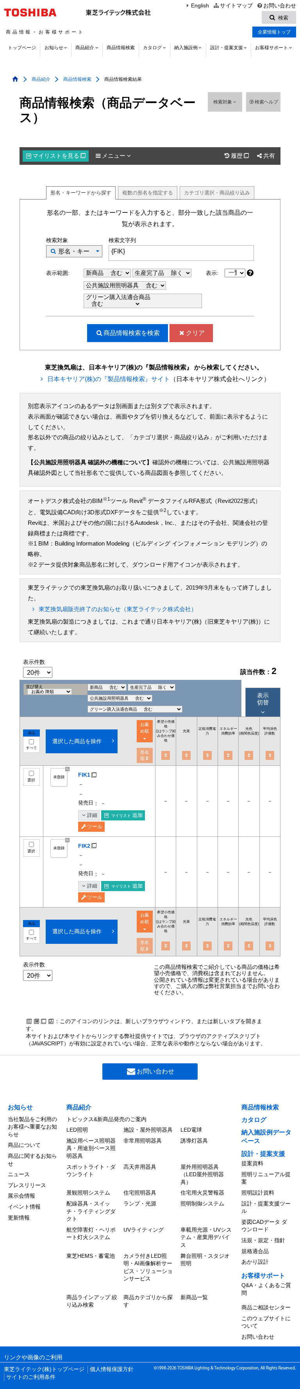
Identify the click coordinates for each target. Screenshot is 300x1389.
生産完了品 (150, 273)
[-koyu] (228, 755)
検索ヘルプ (266, 102)
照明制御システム (202, 1203)
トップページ (22, 47)
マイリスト (59, 156)
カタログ (152, 47)
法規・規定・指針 (263, 1240)
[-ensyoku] (270, 755)
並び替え (34, 686)
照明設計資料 (257, 1192)
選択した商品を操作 (77, 741)
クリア (195, 333)
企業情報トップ (274, 32)
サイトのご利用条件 (30, 1377)
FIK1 (84, 775)
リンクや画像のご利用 (33, 1357)
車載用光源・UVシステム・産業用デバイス (206, 1237)
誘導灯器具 (194, 1141)
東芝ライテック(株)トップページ (44, 1369)
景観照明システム (88, 1192)
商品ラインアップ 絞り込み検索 (91, 1301)
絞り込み (217, 193)
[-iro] (249, 755)
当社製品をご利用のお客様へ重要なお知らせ (32, 1127)
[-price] (165, 755)
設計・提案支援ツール (266, 1207)
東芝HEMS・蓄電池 (90, 1256)
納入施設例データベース (266, 1136)
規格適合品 (255, 1251)
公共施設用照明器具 (113, 285)
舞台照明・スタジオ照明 (205, 1260)
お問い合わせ (279, 6)
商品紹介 (84, 47)
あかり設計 (255, 1262)
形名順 (144, 755)
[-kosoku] (186, 755)
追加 (127, 815)
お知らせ (54, 47)
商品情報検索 (121, 47)
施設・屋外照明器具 (148, 1130)
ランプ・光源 (139, 1203)
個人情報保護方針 (112, 1369)
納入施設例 (186, 47)
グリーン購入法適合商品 (118, 297)
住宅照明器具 (139, 1192)
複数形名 (147, 193)
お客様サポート (271, 47)
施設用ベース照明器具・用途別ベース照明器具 (91, 1148)
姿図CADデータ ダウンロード (264, 1226)
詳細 (92, 815)
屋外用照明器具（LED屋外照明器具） (202, 1174)
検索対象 (223, 102)
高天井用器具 (139, 1167)
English (200, 6)
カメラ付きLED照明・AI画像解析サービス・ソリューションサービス (148, 1267)
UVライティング (143, 1230)
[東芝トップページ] (31, 12)
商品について (24, 1145)
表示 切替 (263, 699)
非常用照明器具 (142, 1141)
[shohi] (207, 755)
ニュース (19, 1174)
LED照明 (77, 1130)
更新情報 (19, 1217)
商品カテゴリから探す (148, 1301)
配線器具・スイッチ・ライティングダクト (91, 1211)
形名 (80, 193)
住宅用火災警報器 (202, 1192)
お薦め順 (144, 727)
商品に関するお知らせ (32, 1160)
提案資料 (252, 1163)
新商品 (95, 273)
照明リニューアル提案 (266, 1178)
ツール (94, 826)
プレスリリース (27, 1185)
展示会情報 (21, 1196)
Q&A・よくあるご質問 (266, 1289)
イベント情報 (24, 1207)
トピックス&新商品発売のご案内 (106, 1119)
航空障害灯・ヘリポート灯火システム (91, 1234)
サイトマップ (236, 6)
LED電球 (191, 1130)
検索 (132, 333)
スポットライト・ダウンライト (91, 1171)
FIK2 (84, 846)
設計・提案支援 (226, 47)
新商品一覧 (194, 1297)
